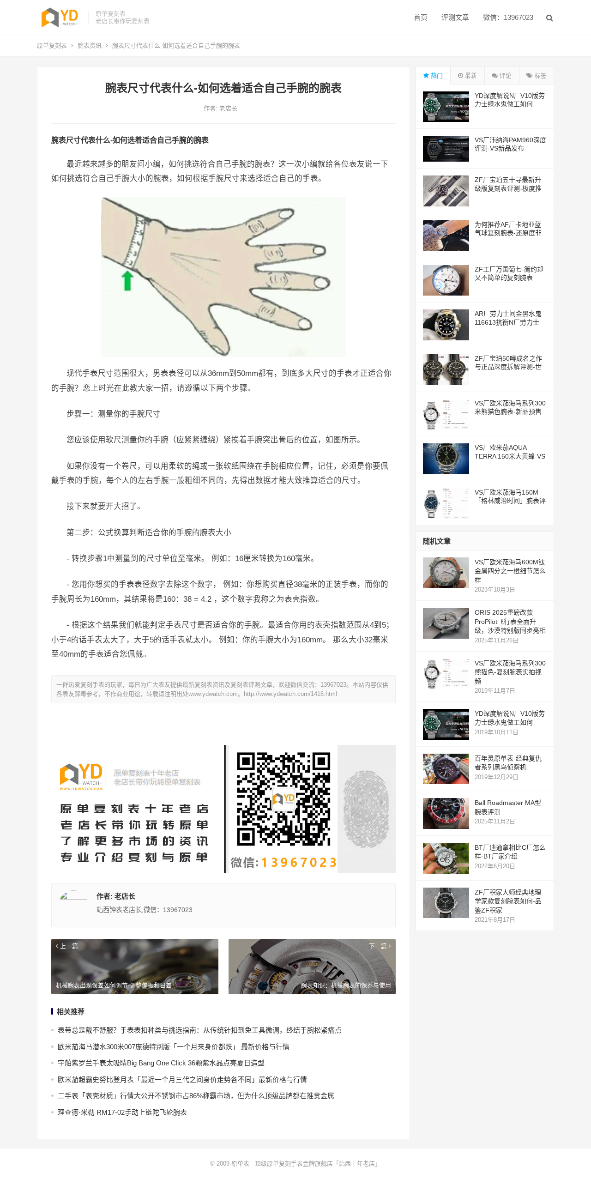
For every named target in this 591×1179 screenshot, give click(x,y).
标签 (540, 75)
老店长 (228, 108)
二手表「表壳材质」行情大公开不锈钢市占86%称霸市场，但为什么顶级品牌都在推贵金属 (196, 1096)
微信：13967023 (508, 17)
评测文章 (455, 17)
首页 (421, 17)
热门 (436, 75)
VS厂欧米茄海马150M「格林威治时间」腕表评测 (510, 501)
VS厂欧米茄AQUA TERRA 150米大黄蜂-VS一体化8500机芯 (510, 456)
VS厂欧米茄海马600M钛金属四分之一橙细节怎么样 (510, 571)
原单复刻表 (52, 45)
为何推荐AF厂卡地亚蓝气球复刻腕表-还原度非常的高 (508, 233)
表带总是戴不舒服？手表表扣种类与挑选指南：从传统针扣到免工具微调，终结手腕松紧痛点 (200, 1030)
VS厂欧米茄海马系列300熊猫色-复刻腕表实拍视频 (510, 672)
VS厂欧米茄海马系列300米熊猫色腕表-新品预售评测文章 (510, 411)
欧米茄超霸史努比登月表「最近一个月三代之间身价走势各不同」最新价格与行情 (182, 1079)
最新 (470, 75)
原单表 (240, 1163)
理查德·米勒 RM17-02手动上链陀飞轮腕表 (122, 1112)
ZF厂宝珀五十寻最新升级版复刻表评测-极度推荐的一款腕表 (508, 188)
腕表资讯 (90, 45)
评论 (505, 75)
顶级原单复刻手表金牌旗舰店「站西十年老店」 (318, 1163)
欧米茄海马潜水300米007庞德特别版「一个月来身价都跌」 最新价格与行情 (173, 1047)
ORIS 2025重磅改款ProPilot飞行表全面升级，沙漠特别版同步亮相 (510, 621)
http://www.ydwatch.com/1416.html (290, 693)
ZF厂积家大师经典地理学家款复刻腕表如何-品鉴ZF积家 (508, 901)
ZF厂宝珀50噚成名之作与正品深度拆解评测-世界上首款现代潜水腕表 (508, 367)
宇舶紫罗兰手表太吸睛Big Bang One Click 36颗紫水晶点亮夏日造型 (161, 1063)
